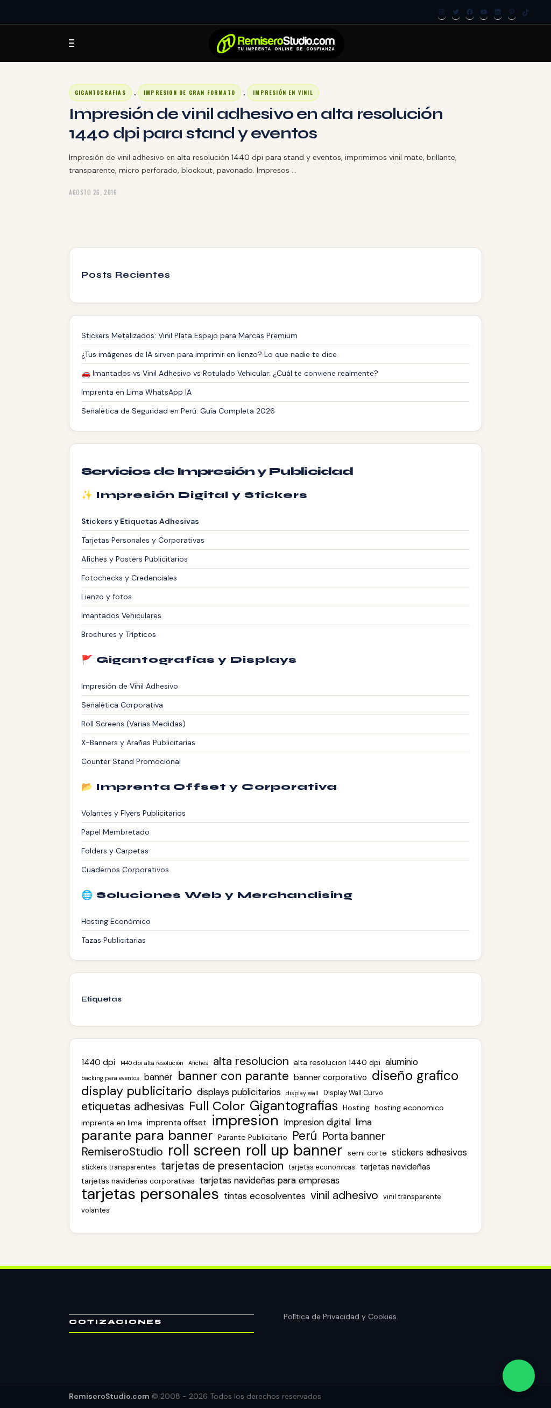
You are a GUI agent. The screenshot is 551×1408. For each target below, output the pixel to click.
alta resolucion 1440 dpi (337, 1062)
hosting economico (409, 1107)
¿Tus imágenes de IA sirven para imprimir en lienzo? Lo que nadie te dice (209, 354)
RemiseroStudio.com (109, 1396)
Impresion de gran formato (189, 92)
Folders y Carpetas (115, 851)
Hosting (356, 1107)
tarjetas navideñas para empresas (270, 1180)
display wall (302, 1093)
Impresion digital (317, 1122)
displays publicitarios (239, 1092)
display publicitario (136, 1090)
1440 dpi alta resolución (151, 1063)
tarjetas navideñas (395, 1166)
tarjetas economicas (321, 1167)
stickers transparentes (118, 1167)
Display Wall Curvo (353, 1092)
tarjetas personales (150, 1193)
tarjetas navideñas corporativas (138, 1181)
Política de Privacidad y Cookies (340, 1316)
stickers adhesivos (429, 1152)
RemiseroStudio (122, 1151)
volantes (95, 1210)
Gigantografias (100, 92)
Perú (304, 1136)
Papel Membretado (115, 832)
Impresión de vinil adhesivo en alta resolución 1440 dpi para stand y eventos (256, 123)
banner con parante (233, 1076)
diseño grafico (415, 1075)
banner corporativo (330, 1077)
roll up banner (294, 1150)
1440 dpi (98, 1062)
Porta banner (353, 1136)
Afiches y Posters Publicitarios (134, 559)
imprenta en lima (111, 1122)
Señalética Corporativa (122, 705)
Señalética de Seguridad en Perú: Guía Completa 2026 (178, 411)
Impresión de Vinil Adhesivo (129, 686)
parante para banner (147, 1135)
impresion (245, 1120)
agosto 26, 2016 (93, 192)
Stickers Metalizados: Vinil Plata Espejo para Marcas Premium (189, 335)
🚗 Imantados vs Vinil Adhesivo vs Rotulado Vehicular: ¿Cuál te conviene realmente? (229, 373)
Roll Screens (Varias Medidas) (133, 723)
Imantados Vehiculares (121, 615)
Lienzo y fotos (106, 596)
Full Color (217, 1105)
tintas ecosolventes (265, 1196)
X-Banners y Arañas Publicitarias (138, 742)
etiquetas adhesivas (132, 1106)
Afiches (198, 1063)
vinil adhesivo (344, 1195)
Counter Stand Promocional (131, 761)
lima (364, 1122)
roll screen (204, 1150)
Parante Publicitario (252, 1137)
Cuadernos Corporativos (125, 869)
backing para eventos (110, 1078)
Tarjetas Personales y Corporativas (142, 540)
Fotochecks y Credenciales (129, 578)
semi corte (367, 1153)
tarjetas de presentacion (222, 1165)
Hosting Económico (116, 921)
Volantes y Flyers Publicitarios (133, 813)
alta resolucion (251, 1061)
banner (158, 1077)
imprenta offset (177, 1122)
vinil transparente (412, 1196)
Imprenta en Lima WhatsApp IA (136, 392)
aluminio (401, 1062)
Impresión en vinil (283, 92)
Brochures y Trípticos (118, 634)
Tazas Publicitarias (113, 940)
